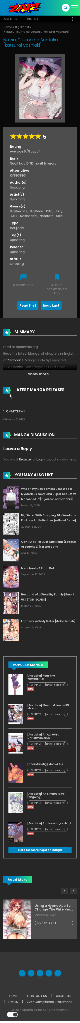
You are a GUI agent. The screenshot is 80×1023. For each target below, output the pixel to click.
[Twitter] (31, 973)
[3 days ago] (30, 689)
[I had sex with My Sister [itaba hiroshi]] (11, 629)
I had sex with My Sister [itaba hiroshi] (48, 621)
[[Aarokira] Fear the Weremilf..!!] (15, 684)
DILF (49, 211)
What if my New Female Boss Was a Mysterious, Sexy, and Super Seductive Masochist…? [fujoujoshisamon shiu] (48, 494)
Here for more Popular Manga (40, 850)
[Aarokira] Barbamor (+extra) (49, 823)
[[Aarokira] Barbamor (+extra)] (15, 832)
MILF (14, 216)
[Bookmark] (57, 277)
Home (8, 27)
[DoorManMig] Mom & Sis (45, 764)
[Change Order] (11, 396)
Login (40, 459)
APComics (16, 360)
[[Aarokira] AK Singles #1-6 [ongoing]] (15, 802)
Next (73, 891)
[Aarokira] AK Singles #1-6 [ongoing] (46, 795)
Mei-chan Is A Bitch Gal (37, 568)
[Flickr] (49, 973)
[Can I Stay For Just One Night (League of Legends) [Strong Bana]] (11, 550)
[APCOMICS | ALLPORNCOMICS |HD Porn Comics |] (24, 7)
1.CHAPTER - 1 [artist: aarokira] (47, 685)
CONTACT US (37, 996)
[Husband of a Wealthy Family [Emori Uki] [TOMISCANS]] (11, 603)
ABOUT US (63, 996)
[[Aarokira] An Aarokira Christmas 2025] (15, 743)
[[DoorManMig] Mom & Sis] (15, 772)
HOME (13, 996)
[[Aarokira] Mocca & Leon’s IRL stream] (15, 713)
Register (25, 459)
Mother (10, 19)
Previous (64, 891)
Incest (32, 19)
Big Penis (37, 211)
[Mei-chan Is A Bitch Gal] (11, 576)
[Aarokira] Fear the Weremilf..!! (41, 677)
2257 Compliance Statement (49, 1002)
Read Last (51, 305)
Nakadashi (28, 216)
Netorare (47, 216)
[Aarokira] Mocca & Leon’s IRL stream (48, 706)
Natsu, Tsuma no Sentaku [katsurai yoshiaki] (37, 32)
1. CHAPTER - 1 (14, 411)
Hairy (58, 211)
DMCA (13, 1002)
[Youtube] (40, 973)
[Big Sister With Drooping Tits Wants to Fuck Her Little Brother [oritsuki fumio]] (11, 523)
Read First (28, 305)
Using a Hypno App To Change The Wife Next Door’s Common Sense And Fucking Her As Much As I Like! (54, 907)
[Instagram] (57, 973)
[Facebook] (22, 973)
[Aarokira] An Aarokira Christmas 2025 (43, 736)
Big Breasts (23, 27)
